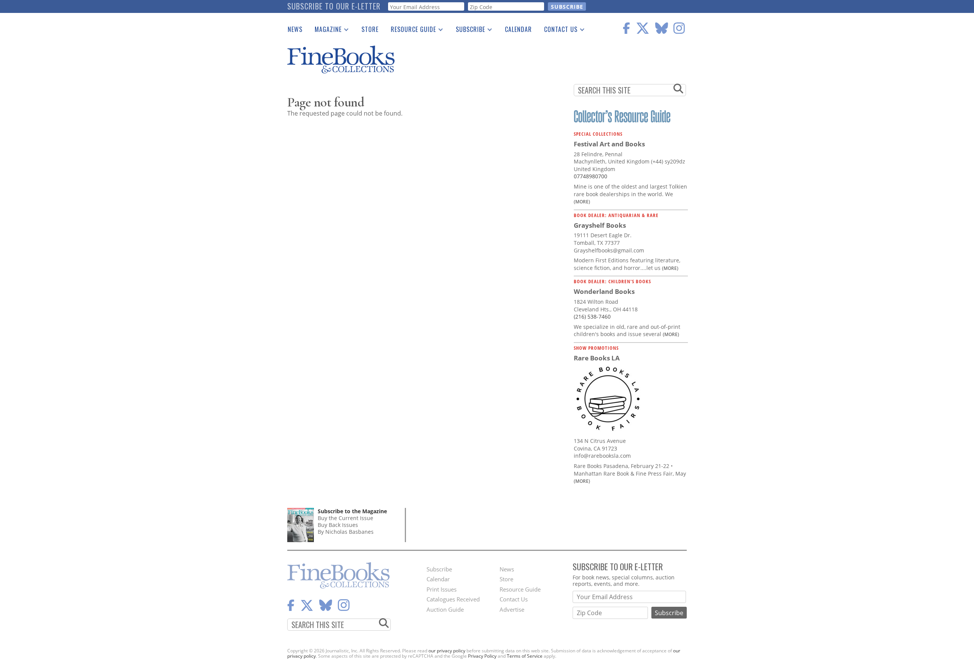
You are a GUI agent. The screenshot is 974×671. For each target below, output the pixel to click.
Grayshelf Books (600, 225)
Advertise (512, 609)
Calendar (518, 29)
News (295, 29)
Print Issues (442, 589)
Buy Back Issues (338, 524)
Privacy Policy (482, 656)
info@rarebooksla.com (602, 455)
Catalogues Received (453, 599)
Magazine (325, 31)
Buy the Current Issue (345, 518)
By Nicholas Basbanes (346, 531)
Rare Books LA (597, 358)
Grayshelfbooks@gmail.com (609, 250)
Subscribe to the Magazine (352, 511)
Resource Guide (410, 31)
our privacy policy (446, 650)
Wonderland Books (604, 291)
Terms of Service (525, 656)
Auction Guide (445, 609)
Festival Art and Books (609, 144)
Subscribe (467, 31)
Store (370, 29)
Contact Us (558, 31)
